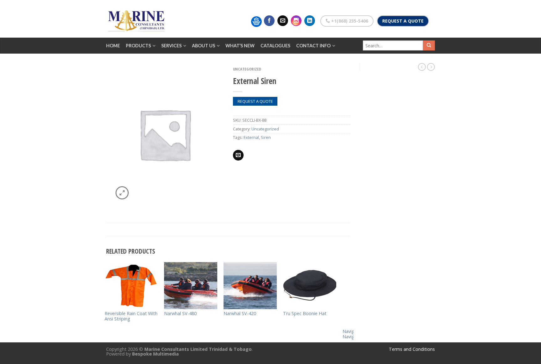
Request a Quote (403, 21)
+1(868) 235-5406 (349, 21)
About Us (203, 45)
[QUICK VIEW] (131, 285)
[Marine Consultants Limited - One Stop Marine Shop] (137, 18)
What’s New (240, 45)
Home (113, 45)
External (251, 137)
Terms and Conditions (412, 349)
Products (138, 45)
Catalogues (275, 45)
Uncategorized (247, 69)
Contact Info (313, 45)
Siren (266, 137)
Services (171, 45)
